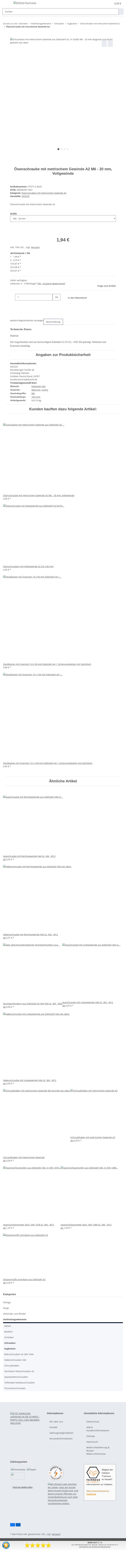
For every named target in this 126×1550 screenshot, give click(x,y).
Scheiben (9, 1337)
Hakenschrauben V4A (15, 1359)
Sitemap (90, 1436)
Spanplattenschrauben (16, 1376)
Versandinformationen (61, 1438)
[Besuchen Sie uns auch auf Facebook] (12, 1524)
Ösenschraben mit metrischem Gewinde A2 (44, 193)
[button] (103, 3)
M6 (33, 393)
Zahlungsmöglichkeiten (61, 1432)
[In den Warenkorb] (12, 36)
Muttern (8, 1331)
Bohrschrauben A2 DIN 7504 (18, 1354)
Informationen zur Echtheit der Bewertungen (94, 1547)
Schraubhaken (11, 1365)
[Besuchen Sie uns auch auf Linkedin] (18, 1524)
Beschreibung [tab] (53, 321)
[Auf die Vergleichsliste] (104, 43)
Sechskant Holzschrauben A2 (19, 1371)
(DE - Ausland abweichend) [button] (51, 283)
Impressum (92, 1441)
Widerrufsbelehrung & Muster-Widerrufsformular (98, 1450)
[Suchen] (121, 11)
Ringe (6, 1308)
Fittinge (7, 1302)
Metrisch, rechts (40, 389)
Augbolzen (10, 1348)
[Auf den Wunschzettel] (110, 43)
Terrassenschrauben (15, 1388)
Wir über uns (56, 1421)
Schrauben (10, 1342)
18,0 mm (36, 396)
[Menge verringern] (12, 297)
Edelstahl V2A (38, 386)
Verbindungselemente (14, 1319)
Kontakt (53, 1427)
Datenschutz (92, 1421)
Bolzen (7, 1326)
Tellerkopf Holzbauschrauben (19, 1382)
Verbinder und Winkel (14, 1313)
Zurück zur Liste (10, 23)
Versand (35, 247)
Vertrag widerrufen (23, 1487)
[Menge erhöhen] (55, 303)
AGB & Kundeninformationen (97, 1429)
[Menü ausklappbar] (6, 3)
